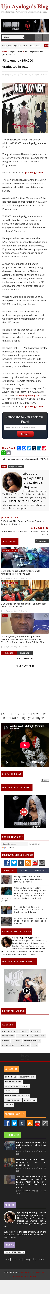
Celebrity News (27, 1077)
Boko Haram (30, 1100)
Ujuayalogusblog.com (28, 395)
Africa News (8, 1045)
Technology (23, 1045)
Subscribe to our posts (23, 501)
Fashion (9, 1105)
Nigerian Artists (32, 1041)
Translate (11, 847)
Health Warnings (13, 1082)
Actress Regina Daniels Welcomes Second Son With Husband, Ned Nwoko (28, 909)
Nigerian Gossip (13, 1100)
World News (8, 1036)
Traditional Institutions (17, 1096)
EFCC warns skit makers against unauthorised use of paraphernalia (24, 605)
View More (43, 541)
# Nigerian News (16, 466)
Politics (24, 1031)
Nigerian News (42, 46)
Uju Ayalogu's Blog (33, 172)
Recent (25, 870)
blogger (9, 653)
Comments (41, 870)
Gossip (5, 1041)
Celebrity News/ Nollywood (31, 1036)
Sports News (11, 1091)
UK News (16, 1041)
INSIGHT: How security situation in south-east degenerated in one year (31, 921)
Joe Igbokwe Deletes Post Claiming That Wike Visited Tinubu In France (28, 879)
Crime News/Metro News (17, 1086)
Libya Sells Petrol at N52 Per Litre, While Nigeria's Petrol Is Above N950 (20, 572)
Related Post (9, 541)
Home (4, 51)
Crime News (10, 1077)
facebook (24, 653)
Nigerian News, (41, 74)
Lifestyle (35, 1031)
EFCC (5, 616)
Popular (9, 870)
